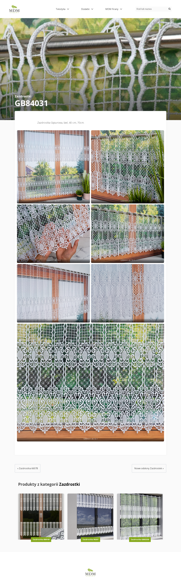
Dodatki (89, 9)
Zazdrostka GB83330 (140, 539)
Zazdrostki (23, 96)
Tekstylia (64, 9)
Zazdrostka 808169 (41, 539)
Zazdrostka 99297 (90, 539)
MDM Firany (115, 9)
